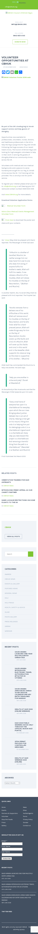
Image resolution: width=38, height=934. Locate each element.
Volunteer (5, 816)
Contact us (27, 825)
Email (4, 841)
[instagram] (34, 6)
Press (4, 822)
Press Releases (11, 622)
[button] (22, 3)
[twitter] (24, 6)
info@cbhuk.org (11, 7)
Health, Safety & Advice (15, 607)
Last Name (6, 852)
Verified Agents (28, 813)
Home (3, 807)
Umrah (7, 626)
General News (11, 593)
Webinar (8, 631)
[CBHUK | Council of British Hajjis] (19, 13)
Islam (7, 612)
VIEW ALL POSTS (13, 536)
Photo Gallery (11, 617)
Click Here (9, 220)
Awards (8, 574)
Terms (25, 816)
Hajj (6, 598)
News (25, 807)
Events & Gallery (12, 584)
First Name (6, 846)
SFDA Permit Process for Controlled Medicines (20, 744)
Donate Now (20, 42)
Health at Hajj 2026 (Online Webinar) (24, 710)
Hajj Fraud (9, 603)
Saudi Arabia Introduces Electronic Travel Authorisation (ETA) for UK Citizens (23, 673)
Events (4, 810)
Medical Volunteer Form (16, 206)
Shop (25, 810)
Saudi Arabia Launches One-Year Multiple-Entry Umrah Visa (23, 654)
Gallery (4, 825)
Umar (7, 240)
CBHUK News (23, 67)
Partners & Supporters (10, 813)
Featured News (11, 588)
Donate (25, 822)
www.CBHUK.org (11, 194)
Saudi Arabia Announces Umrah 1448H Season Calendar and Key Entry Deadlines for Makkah (23, 693)
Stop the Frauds (7, 819)
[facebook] (20, 6)
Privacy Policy (28, 819)
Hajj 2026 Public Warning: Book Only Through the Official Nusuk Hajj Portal (24, 726)
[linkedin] (27, 6)
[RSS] (5, 532)
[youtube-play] (31, 6)
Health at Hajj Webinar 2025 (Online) (21, 760)
